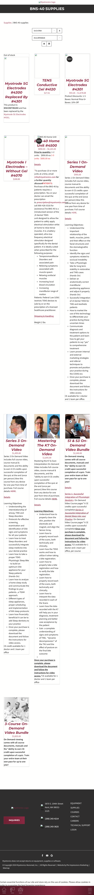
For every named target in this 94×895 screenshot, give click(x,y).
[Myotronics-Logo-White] (20, 808)
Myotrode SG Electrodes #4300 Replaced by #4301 (16, 92)
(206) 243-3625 (52, 826)
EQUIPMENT (76, 803)
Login (73, 829)
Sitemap (6, 868)
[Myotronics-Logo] (47, 2)
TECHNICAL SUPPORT (80, 825)
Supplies (8, 23)
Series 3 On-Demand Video (16, 445)
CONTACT (75, 816)
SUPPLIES (74, 808)
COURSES (74, 812)
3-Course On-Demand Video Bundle (17, 728)
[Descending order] (59, 30)
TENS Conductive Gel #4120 (47, 84)
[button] (37, 164)
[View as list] (49, 43)
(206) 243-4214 (52, 819)
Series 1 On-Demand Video (77, 166)
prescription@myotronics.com (51, 202)
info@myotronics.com (44, 177)
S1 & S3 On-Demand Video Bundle (77, 445)
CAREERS (74, 821)
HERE (74, 212)
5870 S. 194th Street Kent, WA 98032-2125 (54, 807)
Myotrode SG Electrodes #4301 (77, 84)
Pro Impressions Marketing (77, 865)
